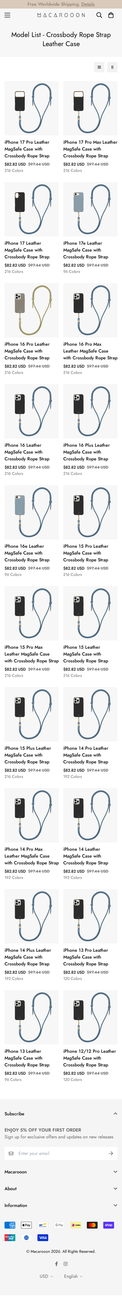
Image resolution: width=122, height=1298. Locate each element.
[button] (110, 15)
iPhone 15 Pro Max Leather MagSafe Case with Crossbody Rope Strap (32, 654)
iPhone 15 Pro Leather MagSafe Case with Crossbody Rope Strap (85, 553)
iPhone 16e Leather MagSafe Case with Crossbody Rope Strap (27, 553)
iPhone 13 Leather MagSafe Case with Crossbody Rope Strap (27, 1058)
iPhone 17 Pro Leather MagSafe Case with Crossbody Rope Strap (27, 149)
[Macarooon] (61, 15)
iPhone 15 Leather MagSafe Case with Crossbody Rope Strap (85, 654)
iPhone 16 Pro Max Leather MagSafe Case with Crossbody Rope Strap (90, 351)
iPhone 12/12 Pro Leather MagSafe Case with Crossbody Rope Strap (89, 1058)
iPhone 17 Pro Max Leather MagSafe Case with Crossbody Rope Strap (90, 149)
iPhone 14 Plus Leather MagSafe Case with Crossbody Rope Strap (28, 957)
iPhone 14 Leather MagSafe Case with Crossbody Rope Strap (85, 856)
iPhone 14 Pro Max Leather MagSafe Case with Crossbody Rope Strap (32, 856)
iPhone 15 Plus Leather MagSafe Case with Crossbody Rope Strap (28, 755)
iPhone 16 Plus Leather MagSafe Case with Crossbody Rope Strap (86, 452)
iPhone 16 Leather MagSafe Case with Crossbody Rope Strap (27, 452)
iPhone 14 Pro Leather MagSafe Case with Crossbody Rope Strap (85, 755)
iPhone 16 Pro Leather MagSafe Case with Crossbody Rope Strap (27, 351)
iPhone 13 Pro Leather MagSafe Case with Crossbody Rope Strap (85, 957)
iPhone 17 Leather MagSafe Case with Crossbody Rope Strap (27, 250)
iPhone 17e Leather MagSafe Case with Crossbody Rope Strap (85, 250)
